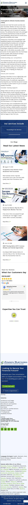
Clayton (24, 471)
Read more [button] (14, 297)
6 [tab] (13, 134)
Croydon (22, 473)
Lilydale (3, 481)
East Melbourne (17, 474)
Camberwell (23, 469)
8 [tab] (15, 134)
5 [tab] (12, 134)
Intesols (19, 500)
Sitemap (3, 394)
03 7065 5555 (4, 424)
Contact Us (4, 393)
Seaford (21, 487)
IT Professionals (5, 412)
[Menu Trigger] (26, 3)
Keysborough (4, 480)
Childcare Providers (6, 410)
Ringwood (10, 466)
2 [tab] (9, 134)
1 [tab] (8, 134)
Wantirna (22, 488)
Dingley (17, 473)
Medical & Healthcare (6, 405)
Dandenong (11, 473)
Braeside (5, 469)
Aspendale (3, 466)
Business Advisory (5, 383)
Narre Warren (16, 483)
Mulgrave (9, 483)
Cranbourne (4, 473)
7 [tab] (14, 134)
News (2, 389)
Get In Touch (21, 503)
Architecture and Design (7, 400)
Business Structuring (6, 385)
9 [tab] (16, 134)
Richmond (3, 487)
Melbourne (14, 481)
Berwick (9, 467)
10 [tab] (17, 134)
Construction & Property (7, 402)
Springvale (4, 488)
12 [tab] (19, 134)
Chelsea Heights (10, 471)
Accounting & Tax (5, 381)
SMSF (2, 386)
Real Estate (4, 407)
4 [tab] (11, 134)
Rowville (9, 487)
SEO (14, 500)
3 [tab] (10, 134)
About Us (3, 388)
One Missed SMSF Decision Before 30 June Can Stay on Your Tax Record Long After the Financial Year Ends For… (14, 253)
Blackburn (15, 467)
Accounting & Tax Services (14, 129)
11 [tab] (18, 134)
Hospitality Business (6, 413)
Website (9, 500)
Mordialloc (4, 483)
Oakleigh (6, 485)
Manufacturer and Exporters (8, 403)
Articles (3, 391)
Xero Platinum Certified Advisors (9, 408)
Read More (6, 183)
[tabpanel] (14, 129)
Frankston (17, 476)
